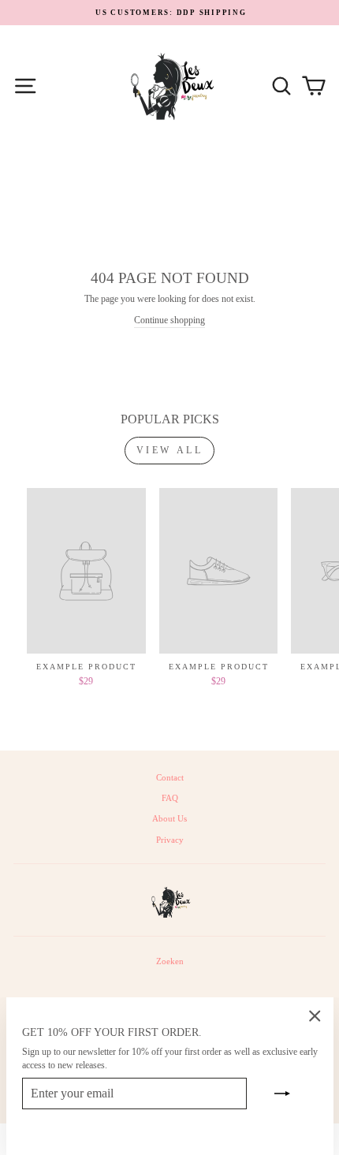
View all (169, 450)
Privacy (170, 839)
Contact (170, 777)
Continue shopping (169, 320)
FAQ (170, 798)
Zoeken (170, 961)
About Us (169, 818)
